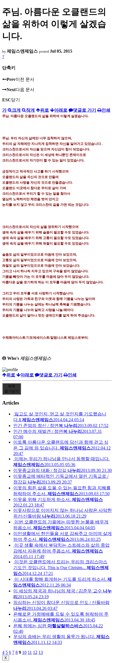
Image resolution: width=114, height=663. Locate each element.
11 (30, 652)
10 (24, 652)
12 (35, 652)
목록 (11, 388)
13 (40, 652)
